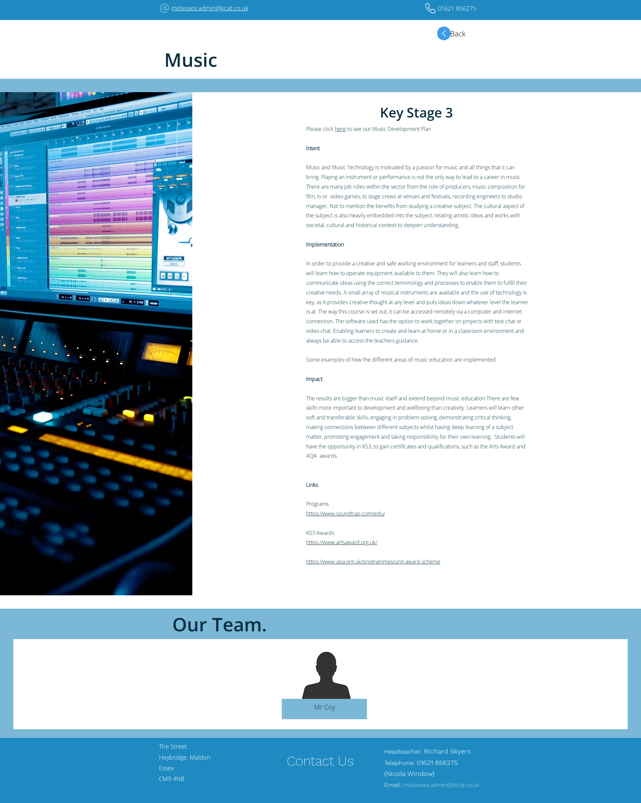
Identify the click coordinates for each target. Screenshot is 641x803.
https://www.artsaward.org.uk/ (341, 542)
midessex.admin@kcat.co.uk (210, 8)
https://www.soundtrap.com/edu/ (345, 513)
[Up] (444, 33)
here (340, 129)
